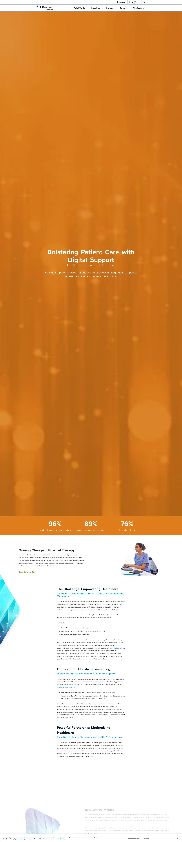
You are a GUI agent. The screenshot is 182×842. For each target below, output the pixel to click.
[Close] (177, 838)
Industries (96, 7)
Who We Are (138, 7)
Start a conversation (91, 833)
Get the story (90, 807)
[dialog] (91, 838)
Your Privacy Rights (133, 838)
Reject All (146, 838)
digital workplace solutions (66, 687)
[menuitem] (80, 8)
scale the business (116, 648)
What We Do (80, 7)
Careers (123, 7)
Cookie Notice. (61, 839)
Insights (110, 7)
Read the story (25, 572)
